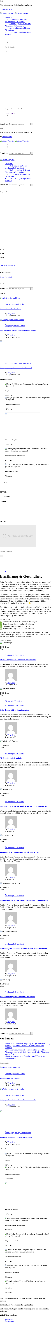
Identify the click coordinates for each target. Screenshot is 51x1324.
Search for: (4, 124)
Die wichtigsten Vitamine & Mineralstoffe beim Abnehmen (23, 949)
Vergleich (8, 17)
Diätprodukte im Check (18, 20)
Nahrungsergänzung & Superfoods (18, 32)
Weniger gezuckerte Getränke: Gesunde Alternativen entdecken (18, 330)
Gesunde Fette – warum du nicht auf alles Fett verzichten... (23, 806)
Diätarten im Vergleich (13, 701)
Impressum (9, 1319)
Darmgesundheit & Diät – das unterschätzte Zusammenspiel (24, 900)
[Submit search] (32, 124)
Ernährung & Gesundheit (14, 22)
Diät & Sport (9, 30)
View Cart (11, 265)
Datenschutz (9, 1321)
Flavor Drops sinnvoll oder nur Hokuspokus (18, 660)
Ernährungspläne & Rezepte (20, 24)
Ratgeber (8, 34)
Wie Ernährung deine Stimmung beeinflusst (17, 997)
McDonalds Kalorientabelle (11, 758)
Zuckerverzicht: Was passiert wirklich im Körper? (20, 852)
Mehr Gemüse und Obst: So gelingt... (10, 309)
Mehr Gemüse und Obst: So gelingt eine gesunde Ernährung (27, 1043)
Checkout (4, 265)
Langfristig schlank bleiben (19, 28)
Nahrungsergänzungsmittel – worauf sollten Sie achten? (16, 368)
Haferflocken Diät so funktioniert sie (14, 710)
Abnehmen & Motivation (14, 26)
